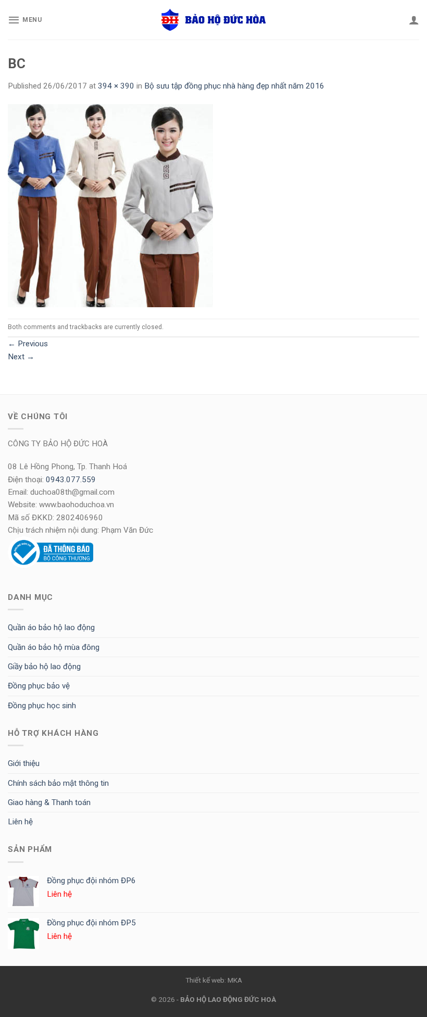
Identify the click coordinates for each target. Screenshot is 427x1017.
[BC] (110, 205)
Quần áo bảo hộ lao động (51, 627)
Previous (28, 343)
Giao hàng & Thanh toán (49, 802)
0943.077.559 (71, 479)
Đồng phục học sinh (42, 705)
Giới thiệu (24, 763)
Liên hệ (20, 821)
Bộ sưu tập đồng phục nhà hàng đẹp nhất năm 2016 (234, 86)
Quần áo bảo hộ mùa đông (53, 647)
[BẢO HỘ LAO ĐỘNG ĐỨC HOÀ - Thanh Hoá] (213, 20)
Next (21, 356)
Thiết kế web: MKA (213, 980)
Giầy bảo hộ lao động (44, 666)
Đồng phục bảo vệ (39, 685)
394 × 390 (116, 86)
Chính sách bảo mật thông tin (58, 783)
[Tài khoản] (414, 19)
